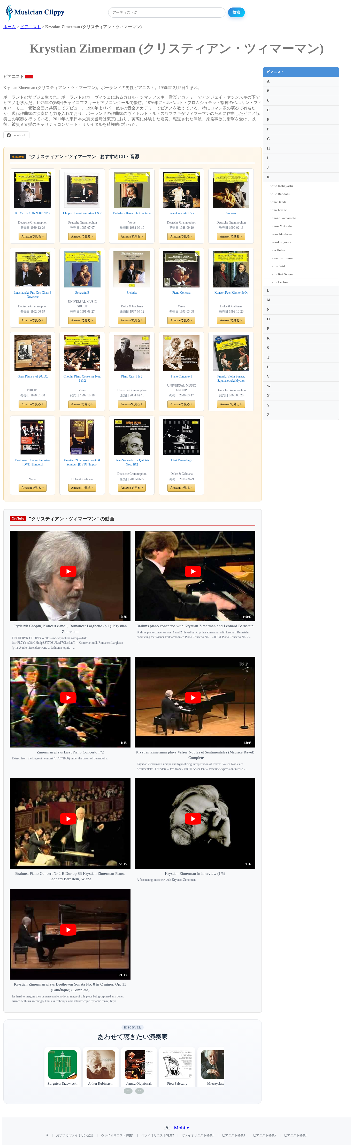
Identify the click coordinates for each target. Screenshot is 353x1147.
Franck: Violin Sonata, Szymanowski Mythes (231, 379)
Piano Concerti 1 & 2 (181, 213)
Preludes (132, 292)
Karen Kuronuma (281, 258)
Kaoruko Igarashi (282, 242)
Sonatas (231, 213)
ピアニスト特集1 (233, 1135)
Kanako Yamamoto (283, 218)
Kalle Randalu (280, 194)
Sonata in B (82, 292)
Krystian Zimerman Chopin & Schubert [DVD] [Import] (82, 462)
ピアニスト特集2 (264, 1135)
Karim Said (277, 266)
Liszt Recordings (181, 460)
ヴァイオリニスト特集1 (117, 1135)
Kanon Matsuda (281, 226)
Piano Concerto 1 (181, 376)
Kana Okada (278, 202)
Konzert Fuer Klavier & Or (231, 292)
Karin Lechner (279, 282)
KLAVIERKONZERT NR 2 (32, 213)
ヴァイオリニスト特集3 (198, 1135)
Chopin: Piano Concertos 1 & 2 (82, 213)
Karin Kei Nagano (282, 274)
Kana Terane (278, 210)
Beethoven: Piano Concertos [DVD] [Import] (32, 462)
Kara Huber (277, 250)
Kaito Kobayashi (281, 186)
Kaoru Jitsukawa (281, 234)
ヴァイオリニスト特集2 (157, 1135)
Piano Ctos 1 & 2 (131, 376)
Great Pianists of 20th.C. (33, 376)
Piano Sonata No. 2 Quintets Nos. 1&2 (131, 462)
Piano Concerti (181, 292)
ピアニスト (275, 72)
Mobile (181, 1127)
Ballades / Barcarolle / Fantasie (132, 213)
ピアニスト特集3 (295, 1135)
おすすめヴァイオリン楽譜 (74, 1135)
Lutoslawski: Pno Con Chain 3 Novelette (32, 295)
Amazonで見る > (32, 236)
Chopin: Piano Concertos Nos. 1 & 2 (82, 379)
